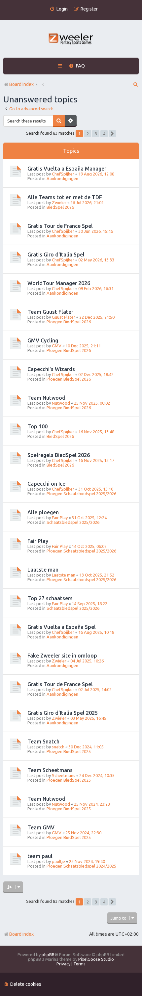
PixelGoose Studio (96, 959)
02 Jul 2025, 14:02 (95, 689)
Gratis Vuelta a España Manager (66, 169)
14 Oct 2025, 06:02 (89, 546)
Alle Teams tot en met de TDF (64, 197)
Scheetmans (63, 775)
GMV (56, 345)
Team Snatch (43, 741)
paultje (58, 861)
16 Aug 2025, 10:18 (96, 632)
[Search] (59, 121)
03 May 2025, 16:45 (88, 718)
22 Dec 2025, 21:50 (97, 317)
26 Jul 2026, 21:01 (87, 202)
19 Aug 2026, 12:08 (96, 174)
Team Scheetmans (50, 770)
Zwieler (59, 202)
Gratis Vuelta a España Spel (61, 627)
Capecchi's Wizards (51, 369)
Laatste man (42, 570)
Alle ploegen (43, 512)
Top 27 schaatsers (50, 598)
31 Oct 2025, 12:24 (89, 517)
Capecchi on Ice (46, 484)
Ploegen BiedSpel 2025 (69, 751)
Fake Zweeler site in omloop (62, 656)
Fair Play (60, 517)
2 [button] (88, 133)
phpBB (48, 954)
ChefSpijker (63, 174)
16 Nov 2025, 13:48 (96, 431)
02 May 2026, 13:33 (96, 259)
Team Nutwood (46, 398)
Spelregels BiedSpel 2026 (58, 455)
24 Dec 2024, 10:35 (97, 775)
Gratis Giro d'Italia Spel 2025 (62, 713)
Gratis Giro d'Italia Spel (56, 254)
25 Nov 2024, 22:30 (83, 832)
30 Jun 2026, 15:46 (95, 231)
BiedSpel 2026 (60, 207)
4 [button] (104, 133)
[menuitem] (59, 9)
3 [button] (96, 133)
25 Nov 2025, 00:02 (92, 403)
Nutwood (61, 403)
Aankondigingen (62, 178)
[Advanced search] (71, 121)
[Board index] (71, 39)
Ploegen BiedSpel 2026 (69, 321)
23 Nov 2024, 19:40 (87, 861)
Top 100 (37, 426)
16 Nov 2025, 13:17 (96, 460)
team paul (40, 856)
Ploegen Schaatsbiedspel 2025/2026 (81, 493)
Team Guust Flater (50, 312)
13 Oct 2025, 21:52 (96, 575)
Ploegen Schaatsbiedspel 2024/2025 (81, 866)
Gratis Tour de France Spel (60, 226)
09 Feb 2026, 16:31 (96, 288)
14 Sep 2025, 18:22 (89, 603)
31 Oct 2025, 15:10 (95, 489)
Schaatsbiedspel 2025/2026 (73, 522)
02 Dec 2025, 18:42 (96, 374)
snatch (58, 746)
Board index (21, 934)
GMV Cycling (42, 340)
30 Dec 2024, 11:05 (86, 746)
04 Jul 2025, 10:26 (87, 661)
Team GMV (40, 827)
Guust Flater (63, 317)
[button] (112, 133)
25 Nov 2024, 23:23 (92, 804)
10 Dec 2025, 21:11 (83, 345)
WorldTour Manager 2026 (58, 283)
